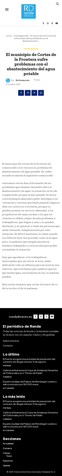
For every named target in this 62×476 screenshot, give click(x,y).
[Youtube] (56, 23)
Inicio (9, 35)
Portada (7, 365)
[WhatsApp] (41, 93)
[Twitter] (52, 23)
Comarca (7, 377)
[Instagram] (48, 23)
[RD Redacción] (8, 80)
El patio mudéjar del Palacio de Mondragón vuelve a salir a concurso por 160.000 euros (30, 383)
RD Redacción (22, 80)
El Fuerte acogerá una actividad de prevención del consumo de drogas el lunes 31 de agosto (29, 360)
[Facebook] (43, 23)
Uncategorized (21, 35)
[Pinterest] (34, 93)
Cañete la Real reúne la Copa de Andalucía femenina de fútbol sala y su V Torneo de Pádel (30, 372)
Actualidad (8, 388)
